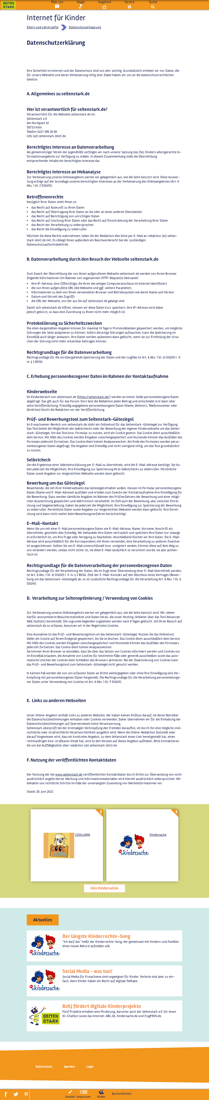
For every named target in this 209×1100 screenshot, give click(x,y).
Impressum (83, 1096)
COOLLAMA (82, 835)
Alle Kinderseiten (104, 888)
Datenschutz (44, 1067)
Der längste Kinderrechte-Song (96, 936)
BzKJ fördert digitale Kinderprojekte (101, 1006)
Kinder (101, 1096)
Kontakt (70, 1096)
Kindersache (158, 835)
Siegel (80, 2)
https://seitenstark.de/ (94, 397)
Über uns (57, 2)
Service (129, 2)
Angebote (104, 2)
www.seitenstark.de (68, 774)
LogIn (90, 1067)
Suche (153, 2)
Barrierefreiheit (121, 1093)
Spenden (69, 1067)
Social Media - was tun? (87, 971)
